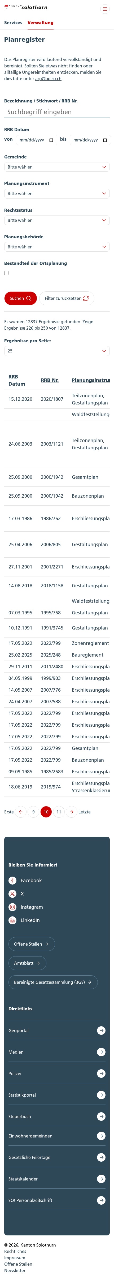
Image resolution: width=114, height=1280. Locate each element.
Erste (9, 811)
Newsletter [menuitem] (14, 1270)
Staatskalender (23, 1179)
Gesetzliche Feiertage (29, 1157)
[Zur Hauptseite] (25, 6)
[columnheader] (20, 380)
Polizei (14, 1073)
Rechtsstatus (18, 210)
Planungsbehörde (23, 236)
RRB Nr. (50, 380)
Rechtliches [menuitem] (15, 1251)
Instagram (32, 907)
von (8, 139)
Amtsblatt (23, 963)
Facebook (31, 880)
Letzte (84, 811)
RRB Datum (16, 129)
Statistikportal (22, 1095)
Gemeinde (15, 157)
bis (63, 139)
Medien (16, 1052)
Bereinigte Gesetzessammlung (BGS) (49, 982)
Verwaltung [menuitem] (41, 22)
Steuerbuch (19, 1116)
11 (58, 811)
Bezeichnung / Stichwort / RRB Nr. (41, 101)
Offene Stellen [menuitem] (18, 1264)
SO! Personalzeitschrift (30, 1200)
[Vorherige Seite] (21, 812)
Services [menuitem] (13, 22)
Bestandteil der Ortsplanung (35, 263)
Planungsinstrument (26, 183)
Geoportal (18, 1030)
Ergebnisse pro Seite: (27, 340)
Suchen (17, 298)
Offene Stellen (28, 944)
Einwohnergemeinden (30, 1136)
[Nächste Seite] (71, 812)
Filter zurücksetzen (63, 298)
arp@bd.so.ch (48, 78)
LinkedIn (30, 920)
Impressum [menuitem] (14, 1257)
